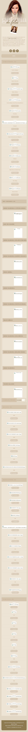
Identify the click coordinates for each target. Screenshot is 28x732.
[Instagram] (10, 51)
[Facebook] (17, 51)
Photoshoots (9, 201)
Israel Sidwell (8, 272)
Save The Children (9, 224)
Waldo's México (8, 320)
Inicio (4, 201)
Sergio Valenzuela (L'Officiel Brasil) (15, 208)
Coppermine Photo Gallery (16, 727)
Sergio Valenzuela (9, 288)
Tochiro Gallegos (9, 384)
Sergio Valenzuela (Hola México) (13, 336)
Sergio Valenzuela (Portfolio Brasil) (15, 304)
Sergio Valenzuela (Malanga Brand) (14, 352)
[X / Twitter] (14, 51)
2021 (14, 201)
